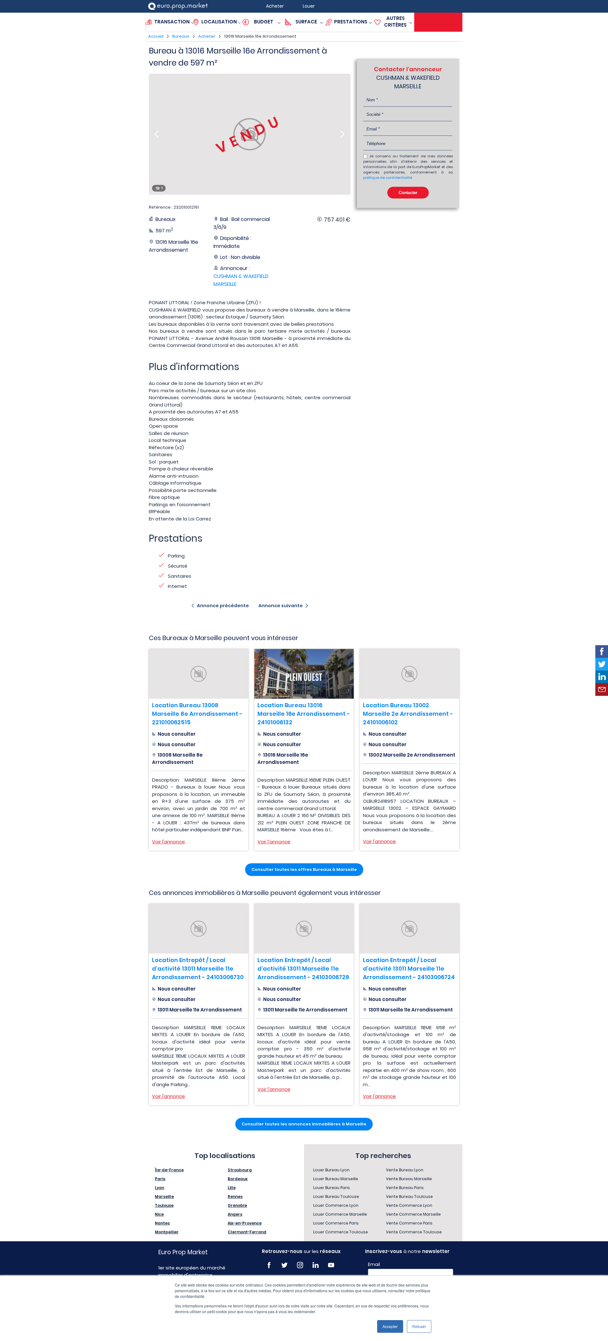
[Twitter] (284, 1265)
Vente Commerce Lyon (409, 1205)
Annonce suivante (280, 605)
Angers (235, 1214)
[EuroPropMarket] (178, 6)
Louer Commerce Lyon (335, 1205)
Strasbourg (240, 1170)
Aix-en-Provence (245, 1223)
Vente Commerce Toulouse (414, 1232)
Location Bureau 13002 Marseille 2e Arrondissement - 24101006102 (408, 713)
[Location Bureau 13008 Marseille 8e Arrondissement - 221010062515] (198, 674)
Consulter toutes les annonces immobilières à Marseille (304, 1124)
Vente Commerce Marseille (413, 1214)
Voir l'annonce (168, 841)
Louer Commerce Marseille (340, 1214)
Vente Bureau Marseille (409, 1178)
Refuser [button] (419, 1326)
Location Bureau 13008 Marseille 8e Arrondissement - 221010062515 (197, 713)
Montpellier (167, 1232)
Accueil (155, 36)
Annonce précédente (223, 605)
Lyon (159, 1187)
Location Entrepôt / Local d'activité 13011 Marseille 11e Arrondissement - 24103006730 (198, 968)
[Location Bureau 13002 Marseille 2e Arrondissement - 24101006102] (409, 674)
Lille (232, 1187)
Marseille (164, 1196)
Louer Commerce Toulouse (340, 1232)
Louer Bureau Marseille (335, 1178)
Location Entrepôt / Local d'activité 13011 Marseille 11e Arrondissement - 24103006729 (303, 968)
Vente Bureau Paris (405, 1187)
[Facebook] (269, 1265)
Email (374, 1264)
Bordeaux (238, 1178)
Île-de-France (169, 1170)
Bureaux (180, 36)
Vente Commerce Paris (409, 1223)
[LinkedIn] (315, 1265)
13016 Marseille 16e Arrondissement (260, 36)
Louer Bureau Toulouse (336, 1196)
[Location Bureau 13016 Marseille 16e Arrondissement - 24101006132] (304, 674)
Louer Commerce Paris (336, 1223)
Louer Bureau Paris (331, 1187)
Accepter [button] (390, 1326)
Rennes (235, 1196)
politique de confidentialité (387, 177)
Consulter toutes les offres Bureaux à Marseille (304, 869)
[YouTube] (331, 1265)
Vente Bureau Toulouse (409, 1196)
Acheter (206, 36)
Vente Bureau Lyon (404, 1170)
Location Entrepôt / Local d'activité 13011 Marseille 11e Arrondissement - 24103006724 (409, 968)
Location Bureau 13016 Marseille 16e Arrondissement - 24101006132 (303, 713)
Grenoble (237, 1205)
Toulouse (164, 1205)
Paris (160, 1178)
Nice (159, 1214)
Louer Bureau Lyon (331, 1170)
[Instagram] (300, 1265)
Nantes (162, 1223)
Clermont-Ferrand (247, 1232)
